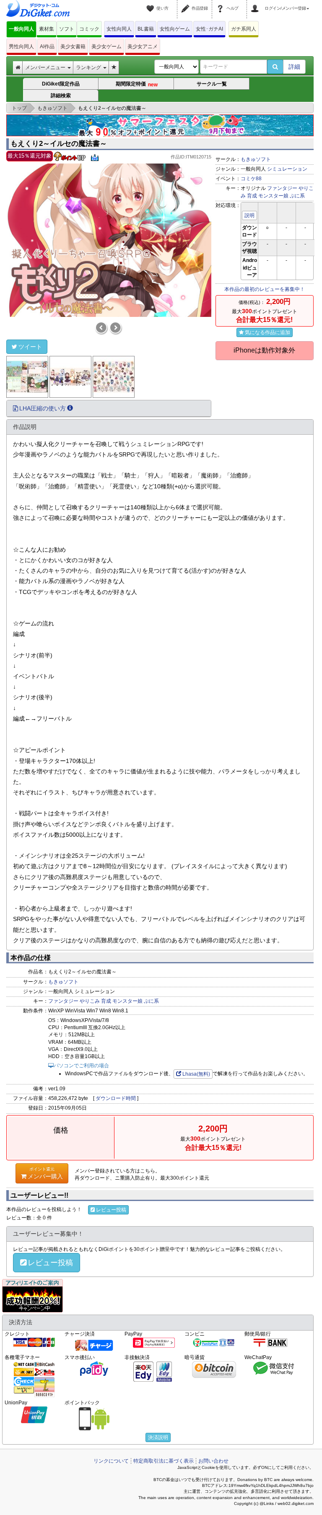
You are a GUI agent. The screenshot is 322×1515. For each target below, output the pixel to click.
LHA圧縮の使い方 (42, 408)
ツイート (30, 346)
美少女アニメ (142, 46)
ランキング (89, 67)
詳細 (294, 66)
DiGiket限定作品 (61, 84)
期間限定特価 (137, 84)
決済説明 (158, 1437)
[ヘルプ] (221, 3)
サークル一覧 (212, 84)
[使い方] (151, 3)
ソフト (66, 29)
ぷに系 (297, 196)
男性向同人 (21, 46)
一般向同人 (21, 29)
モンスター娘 (273, 196)
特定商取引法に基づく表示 (163, 1461)
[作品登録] (186, 3)
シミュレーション (287, 169)
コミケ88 (251, 179)
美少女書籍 (73, 46)
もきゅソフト (256, 159)
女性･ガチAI (209, 29)
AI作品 (47, 46)
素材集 (46, 29)
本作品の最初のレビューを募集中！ (264, 289)
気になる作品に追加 (267, 332)
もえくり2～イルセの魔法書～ (58, 144)
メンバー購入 (45, 1173)
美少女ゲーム (106, 46)
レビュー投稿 (111, 1210)
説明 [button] (249, 215)
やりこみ (90, 1001)
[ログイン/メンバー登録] (256, 3)
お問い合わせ (213, 1461)
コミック (89, 29)
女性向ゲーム (175, 29)
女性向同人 (119, 29)
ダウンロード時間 (116, 1098)
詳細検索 (61, 96)
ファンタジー (282, 188)
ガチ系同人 (243, 29)
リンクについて (111, 1461)
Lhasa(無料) (196, 1074)
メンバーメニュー (46, 67)
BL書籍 (146, 29)
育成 (252, 196)
